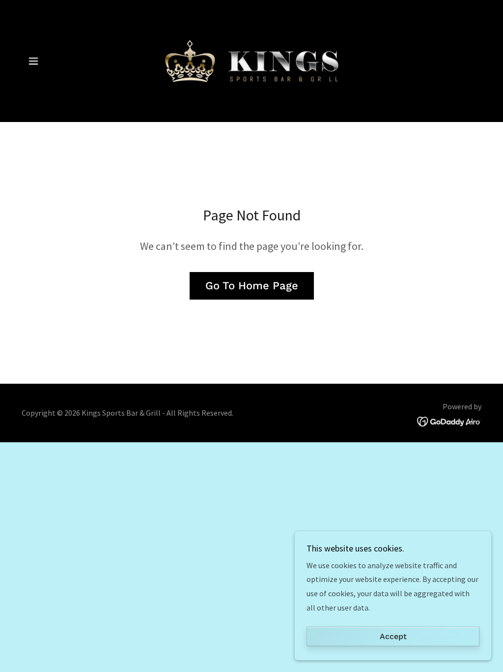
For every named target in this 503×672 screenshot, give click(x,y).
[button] (33, 61)
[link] (251, 60)
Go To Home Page (251, 285)
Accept (393, 636)
